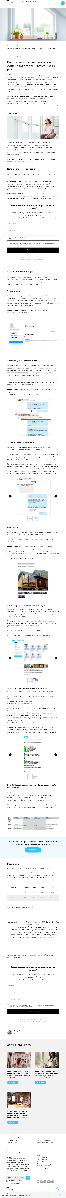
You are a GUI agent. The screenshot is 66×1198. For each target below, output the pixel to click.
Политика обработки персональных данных (33, 259)
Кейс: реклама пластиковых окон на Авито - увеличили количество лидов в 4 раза (31, 49)
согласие (13, 1180)
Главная (10, 46)
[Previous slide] (10, 496)
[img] (52, 1181)
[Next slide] (55, 496)
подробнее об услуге (37, 955)
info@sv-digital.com (45, 1140)
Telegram (15, 1142)
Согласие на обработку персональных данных (33, 257)
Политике (27, 1195)
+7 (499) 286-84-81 (30, 1)
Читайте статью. (45, 937)
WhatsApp (9, 1142)
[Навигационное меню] (63, 3)
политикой (11, 1183)
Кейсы (17, 46)
